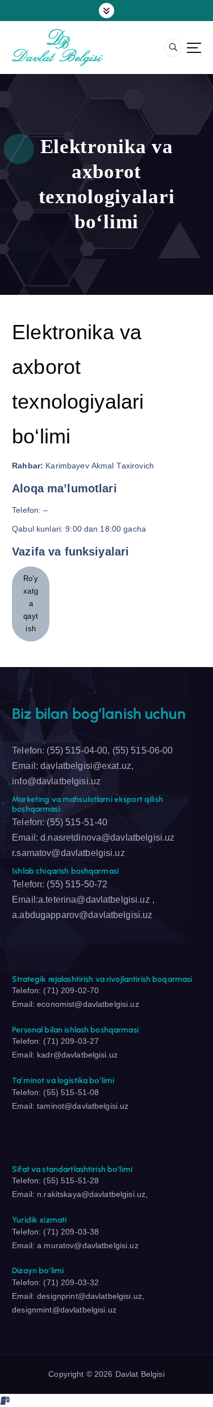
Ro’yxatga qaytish (31, 603)
